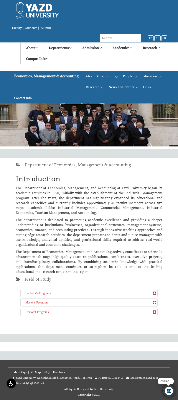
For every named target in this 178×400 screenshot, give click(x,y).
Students (31, 28)
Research (150, 48)
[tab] (89, 293)
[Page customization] (10, 383)
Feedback (59, 372)
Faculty (17, 28)
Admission (90, 48)
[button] (89, 293)
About (30, 48)
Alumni (46, 28)
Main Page (20, 372)
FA (151, 38)
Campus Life (36, 59)
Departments (59, 48)
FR (164, 38)
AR (157, 38)
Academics (120, 48)
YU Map (36, 372)
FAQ (46, 372)
